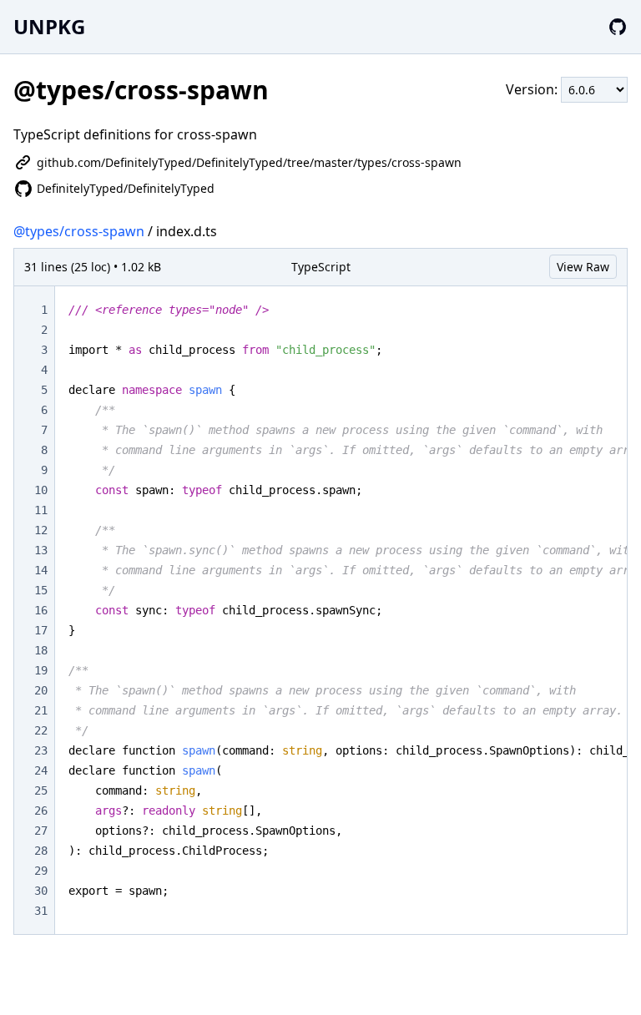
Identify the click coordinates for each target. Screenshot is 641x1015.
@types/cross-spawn (78, 231)
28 (41, 850)
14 (41, 570)
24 (41, 770)
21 (41, 710)
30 (41, 890)
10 (41, 490)
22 (41, 730)
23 (41, 750)
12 (41, 530)
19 (41, 670)
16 (41, 610)
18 (41, 650)
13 (41, 550)
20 (41, 690)
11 (41, 510)
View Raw (583, 267)
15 (41, 590)
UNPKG (49, 26)
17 (41, 630)
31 (41, 910)
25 (41, 790)
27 (41, 830)
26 (41, 810)
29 (41, 870)
